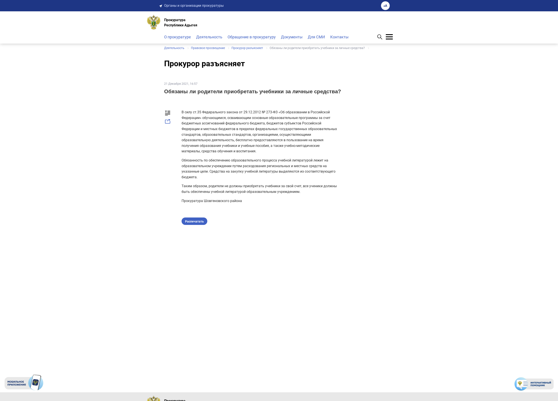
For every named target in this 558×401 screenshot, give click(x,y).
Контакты (339, 37)
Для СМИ (316, 37)
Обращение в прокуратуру (252, 37)
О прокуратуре (177, 37)
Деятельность (209, 37)
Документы (292, 37)
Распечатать (194, 221)
